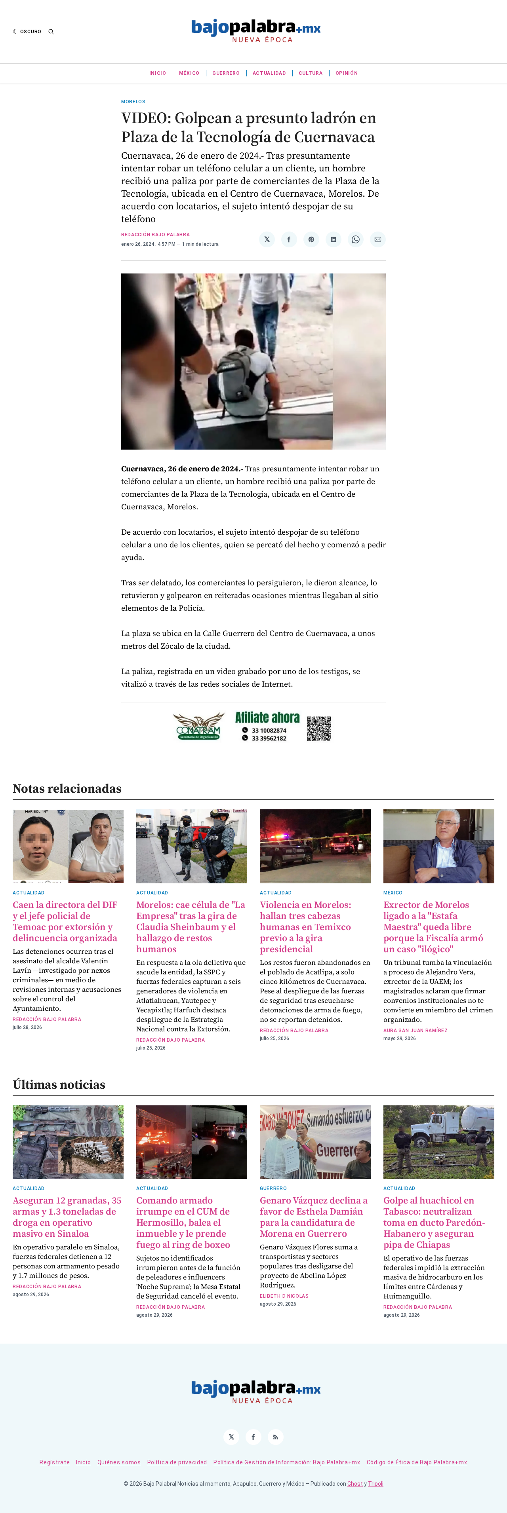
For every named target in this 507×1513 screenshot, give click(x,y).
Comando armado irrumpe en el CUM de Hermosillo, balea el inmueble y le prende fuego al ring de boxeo (183, 1222)
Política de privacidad (177, 1462)
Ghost (355, 1484)
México (189, 73)
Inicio (157, 73)
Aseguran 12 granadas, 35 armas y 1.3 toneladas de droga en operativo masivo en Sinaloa (67, 1217)
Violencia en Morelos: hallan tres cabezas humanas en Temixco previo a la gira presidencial (305, 926)
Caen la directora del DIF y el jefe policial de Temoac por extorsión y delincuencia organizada (65, 921)
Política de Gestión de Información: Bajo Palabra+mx (286, 1462)
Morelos (133, 101)
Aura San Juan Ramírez (415, 1030)
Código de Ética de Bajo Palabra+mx (417, 1462)
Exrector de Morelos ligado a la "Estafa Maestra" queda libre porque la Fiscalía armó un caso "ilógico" (433, 926)
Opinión (346, 73)
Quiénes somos (119, 1462)
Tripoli (375, 1484)
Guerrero (226, 73)
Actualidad (269, 73)
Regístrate (55, 1462)
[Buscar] (51, 31)
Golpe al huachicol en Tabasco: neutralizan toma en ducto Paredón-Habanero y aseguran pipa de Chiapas (434, 1222)
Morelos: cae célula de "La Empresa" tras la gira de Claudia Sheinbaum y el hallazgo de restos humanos (190, 926)
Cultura (311, 73)
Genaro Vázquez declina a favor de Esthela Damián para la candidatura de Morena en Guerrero (314, 1217)
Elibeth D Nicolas (284, 1296)
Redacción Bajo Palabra (155, 234)
